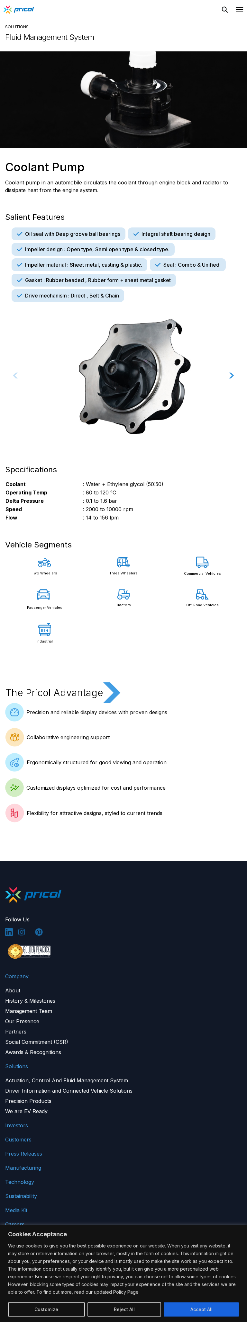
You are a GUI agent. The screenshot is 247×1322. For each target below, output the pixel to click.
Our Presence (22, 1021)
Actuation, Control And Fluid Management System (66, 1080)
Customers (18, 1139)
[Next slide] (231, 375)
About (12, 990)
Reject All (124, 1309)
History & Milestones (30, 1001)
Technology (19, 1182)
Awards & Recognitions (33, 1052)
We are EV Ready (26, 1111)
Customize (46, 1309)
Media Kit (16, 1210)
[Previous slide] (15, 375)
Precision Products (28, 1101)
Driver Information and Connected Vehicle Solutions (69, 1090)
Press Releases (23, 1153)
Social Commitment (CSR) (36, 1042)
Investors (16, 1125)
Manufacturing (23, 1168)
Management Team (28, 1011)
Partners (15, 1031)
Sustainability (21, 1196)
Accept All (201, 1309)
